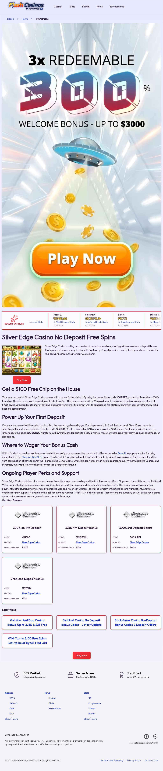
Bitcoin (85, 6)
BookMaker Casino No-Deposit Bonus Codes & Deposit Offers (136, 622)
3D (90, 698)
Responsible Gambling (112, 760)
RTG (12, 713)
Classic (92, 708)
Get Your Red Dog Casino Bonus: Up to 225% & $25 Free (27, 622)
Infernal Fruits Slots (86, 322)
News (99, 6)
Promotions (55, 708)
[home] (26, 12)
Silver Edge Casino (31, 542)
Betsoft (122, 453)
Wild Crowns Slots (53, 322)
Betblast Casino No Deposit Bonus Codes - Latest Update (81, 622)
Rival (12, 708)
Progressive (95, 703)
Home (10, 18)
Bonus (92, 713)
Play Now (22, 380)
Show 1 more (11, 718)
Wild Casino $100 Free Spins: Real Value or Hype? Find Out (27, 641)
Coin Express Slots (118, 322)
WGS (12, 698)
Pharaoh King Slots (32, 457)
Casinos (58, 6)
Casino (52, 698)
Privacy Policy (134, 760)
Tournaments (117, 6)
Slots (72, 6)
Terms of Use (151, 760)
